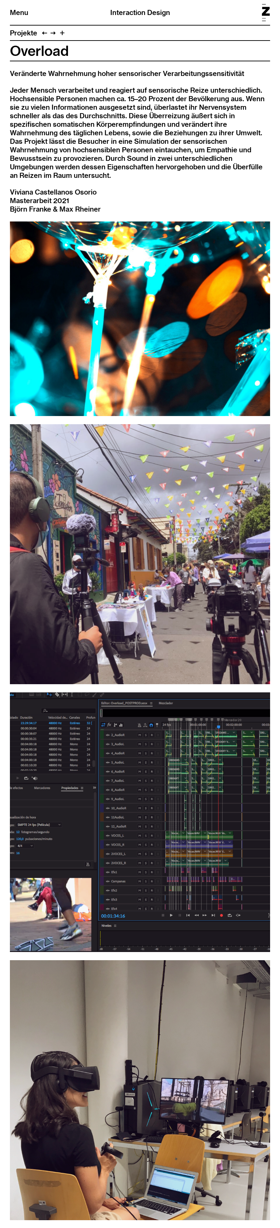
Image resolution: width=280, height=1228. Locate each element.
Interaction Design (140, 12)
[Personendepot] (53, 33)
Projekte (23, 33)
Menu (19, 12)
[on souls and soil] (44, 33)
